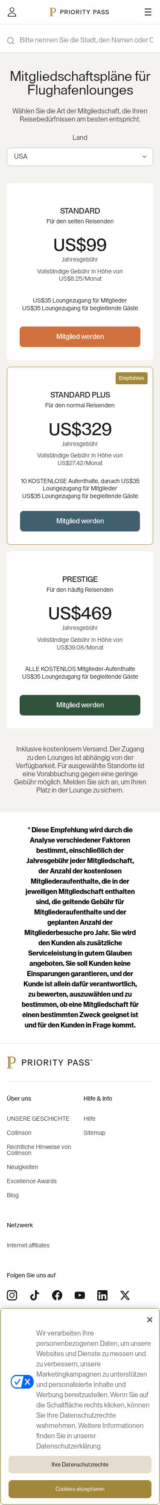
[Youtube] (80, 1295)
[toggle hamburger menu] (148, 12)
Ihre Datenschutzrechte (80, 1464)
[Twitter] (125, 1295)
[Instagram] (12, 1295)
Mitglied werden (80, 336)
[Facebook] (57, 1295)
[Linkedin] (102, 1295)
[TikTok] (34, 1295)
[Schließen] (149, 1319)
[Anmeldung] (12, 12)
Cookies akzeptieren (80, 1489)
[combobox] (80, 157)
